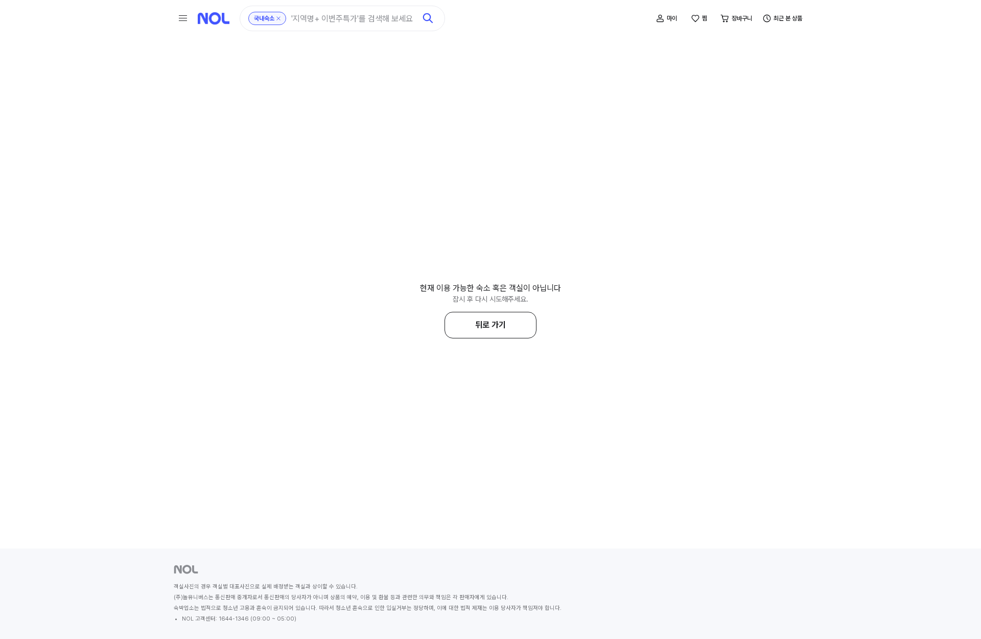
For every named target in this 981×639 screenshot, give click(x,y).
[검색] (428, 18)
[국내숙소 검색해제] (278, 18)
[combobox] (353, 19)
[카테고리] (183, 18)
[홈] (213, 18)
